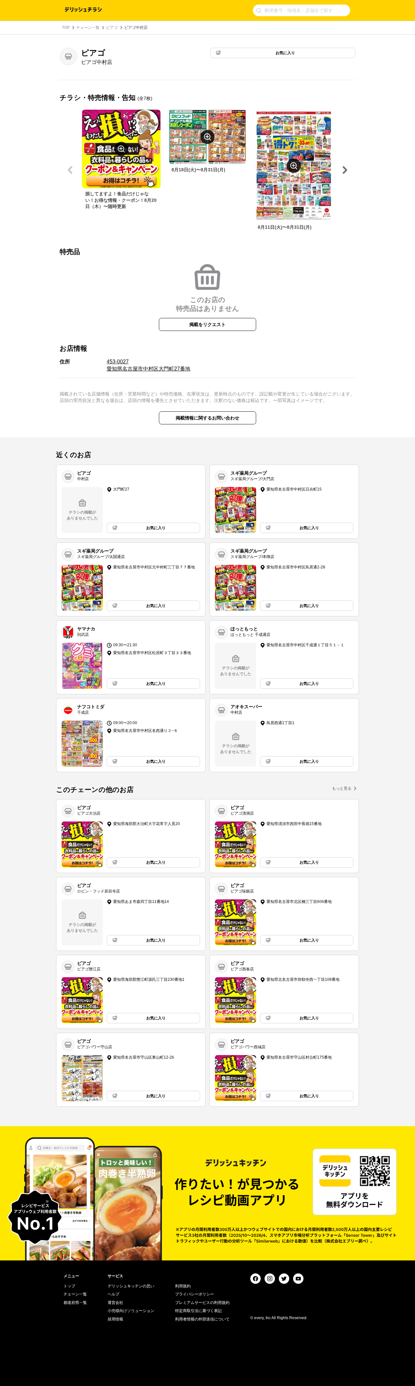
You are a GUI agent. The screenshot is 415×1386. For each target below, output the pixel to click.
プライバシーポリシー (194, 1294)
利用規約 (183, 1286)
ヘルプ (113, 1294)
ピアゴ (112, 27)
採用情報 (115, 1319)
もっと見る (341, 788)
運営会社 (115, 1302)
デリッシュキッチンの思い (131, 1286)
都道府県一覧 (75, 1302)
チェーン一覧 (88, 27)
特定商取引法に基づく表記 (198, 1310)
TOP (66, 27)
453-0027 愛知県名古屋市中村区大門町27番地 (148, 365)
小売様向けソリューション (131, 1310)
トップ (69, 1286)
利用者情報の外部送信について (202, 1319)
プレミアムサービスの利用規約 (202, 1302)
